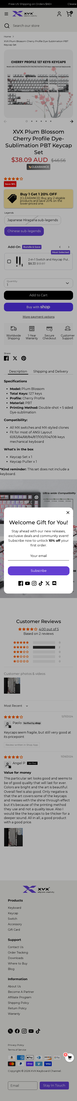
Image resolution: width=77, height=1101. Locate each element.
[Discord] (54, 583)
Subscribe (39, 571)
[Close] (68, 512)
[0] (69, 1058)
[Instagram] (34, 583)
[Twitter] (47, 583)
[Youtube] (27, 583)
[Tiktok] (40, 583)
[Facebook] (20, 583)
